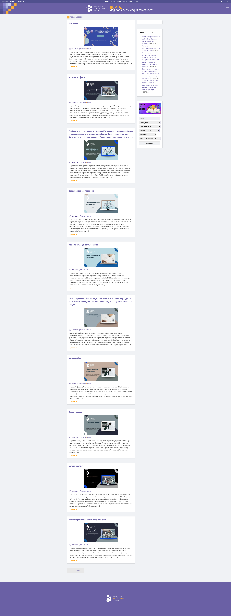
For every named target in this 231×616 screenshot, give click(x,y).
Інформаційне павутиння (80, 358)
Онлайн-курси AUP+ (122, 1)
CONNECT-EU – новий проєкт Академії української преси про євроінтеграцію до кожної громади (150, 85)
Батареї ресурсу (76, 466)
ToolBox (73, 17)
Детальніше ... (74, 67)
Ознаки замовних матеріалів (81, 191)
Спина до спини (75, 412)
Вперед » (79, 570)
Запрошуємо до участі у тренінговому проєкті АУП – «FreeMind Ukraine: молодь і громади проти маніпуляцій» (151, 73)
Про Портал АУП (133, 1)
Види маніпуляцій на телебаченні (83, 244)
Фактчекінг (74, 23)
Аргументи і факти (77, 77)
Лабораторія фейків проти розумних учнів (87, 519)
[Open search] (218, 1)
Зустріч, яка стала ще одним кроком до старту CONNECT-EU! (151, 48)
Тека (112, 1)
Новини (107, 1)
